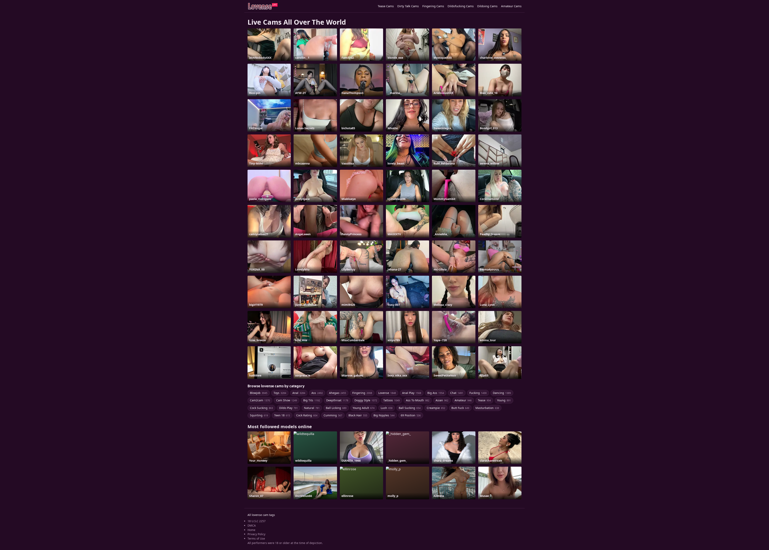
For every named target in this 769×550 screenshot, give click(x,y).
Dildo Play (288, 408)
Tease (484, 400)
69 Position (411, 415)
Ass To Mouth (417, 400)
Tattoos (391, 400)
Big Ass (435, 393)
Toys (280, 393)
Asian (442, 400)
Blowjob (258, 393)
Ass (317, 393)
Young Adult (363, 408)
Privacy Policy (256, 534)
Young (504, 400)
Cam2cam (260, 400)
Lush (387, 408)
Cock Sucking (261, 408)
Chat (456, 393)
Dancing (502, 393)
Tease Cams (386, 6)
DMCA (252, 525)
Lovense (387, 393)
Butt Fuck (460, 408)
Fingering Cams (433, 6)
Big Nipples (384, 415)
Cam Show (286, 400)
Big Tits (311, 400)
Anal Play (411, 393)
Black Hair (357, 415)
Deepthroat (337, 400)
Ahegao (337, 393)
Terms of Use (256, 538)
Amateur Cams (511, 6)
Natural (312, 408)
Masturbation (487, 408)
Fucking (478, 393)
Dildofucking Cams (461, 6)
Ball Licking (336, 408)
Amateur (463, 400)
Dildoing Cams (487, 6)
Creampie (436, 408)
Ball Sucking (410, 408)
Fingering (362, 393)
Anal (298, 393)
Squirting (259, 415)
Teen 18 (282, 415)
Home (251, 530)
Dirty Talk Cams (408, 6)
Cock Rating (306, 415)
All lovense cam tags (261, 515)
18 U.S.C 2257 (257, 521)
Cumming (333, 415)
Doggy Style (365, 400)
